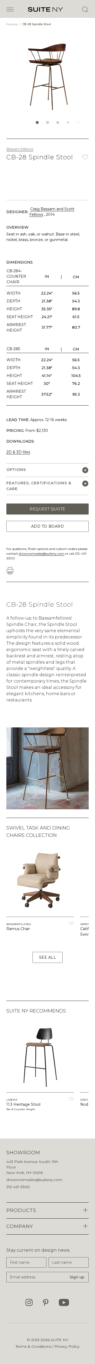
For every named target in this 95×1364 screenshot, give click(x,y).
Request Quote (47, 509)
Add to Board (47, 526)
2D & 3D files (18, 452)
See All (47, 957)
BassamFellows (19, 148)
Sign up (77, 1277)
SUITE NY (59, 1339)
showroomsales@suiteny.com (41, 553)
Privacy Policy (66, 1346)
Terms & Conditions (34, 1346)
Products (12, 24)
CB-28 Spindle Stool (36, 24)
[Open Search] (85, 9)
